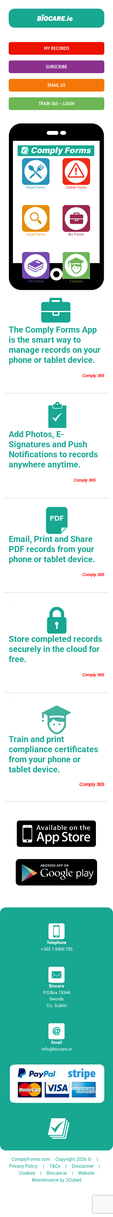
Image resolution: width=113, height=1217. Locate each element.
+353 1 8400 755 (56, 949)
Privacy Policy (23, 1166)
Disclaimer (83, 1166)
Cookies (27, 1173)
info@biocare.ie (56, 1049)
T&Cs (54, 1166)
